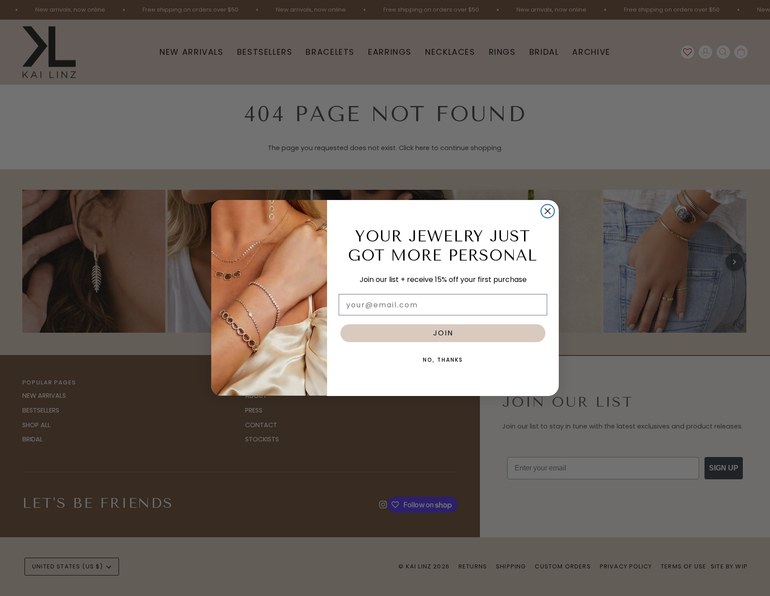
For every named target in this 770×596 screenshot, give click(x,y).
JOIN (443, 333)
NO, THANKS (443, 359)
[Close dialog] (547, 211)
